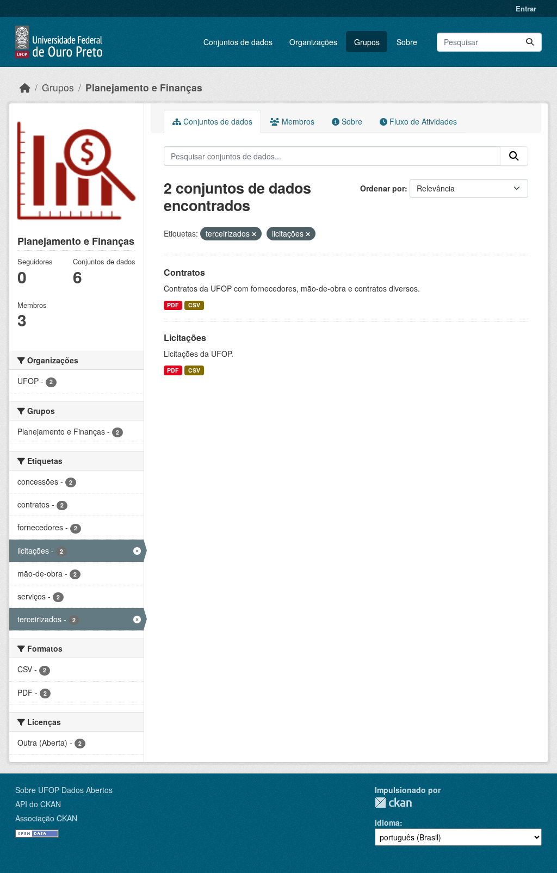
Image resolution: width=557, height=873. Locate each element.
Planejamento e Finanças (143, 87)
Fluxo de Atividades (422, 121)
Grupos (367, 41)
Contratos (184, 272)
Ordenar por (382, 188)
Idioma (387, 822)
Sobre (407, 41)
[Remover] (254, 234)
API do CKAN (38, 803)
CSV (194, 305)
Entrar (526, 8)
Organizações (313, 41)
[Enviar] (530, 42)
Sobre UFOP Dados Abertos (64, 789)
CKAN (393, 802)
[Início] (25, 87)
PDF (172, 305)
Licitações (185, 337)
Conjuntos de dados (238, 41)
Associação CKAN (46, 818)
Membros (297, 121)
